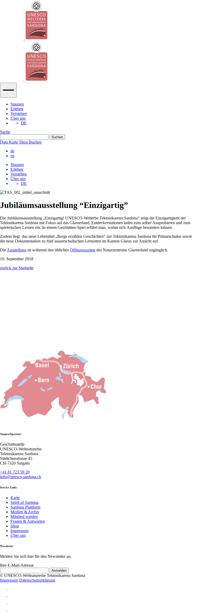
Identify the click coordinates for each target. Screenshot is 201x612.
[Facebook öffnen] (100, 593)
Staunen (17, 104)
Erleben (16, 109)
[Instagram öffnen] (100, 586)
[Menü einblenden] (8, 90)
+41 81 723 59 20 (15, 472)
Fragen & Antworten (27, 521)
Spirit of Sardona (24, 502)
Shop (14, 526)
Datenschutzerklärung (37, 580)
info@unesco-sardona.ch (20, 477)
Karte (15, 497)
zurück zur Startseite (17, 268)
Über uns (18, 118)
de (12, 151)
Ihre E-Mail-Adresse (17, 565)
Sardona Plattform (25, 507)
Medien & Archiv (25, 512)
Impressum (19, 530)
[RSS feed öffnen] (100, 608)
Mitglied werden (24, 516)
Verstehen (18, 113)
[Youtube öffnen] (100, 601)
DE (24, 123)
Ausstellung (16, 250)
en (12, 155)
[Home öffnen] (100, 41)
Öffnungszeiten (82, 250)
